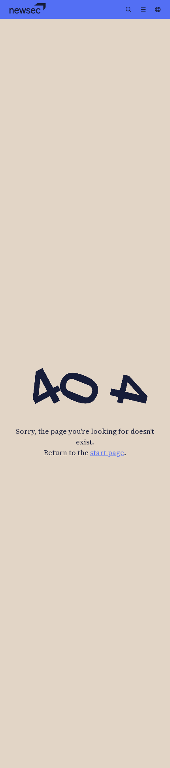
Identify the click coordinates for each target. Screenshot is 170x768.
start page (107, 452)
